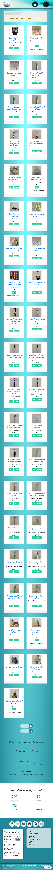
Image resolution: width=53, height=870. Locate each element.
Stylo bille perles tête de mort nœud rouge (14, 426)
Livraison (31, 836)
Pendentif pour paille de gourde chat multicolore (14, 321)
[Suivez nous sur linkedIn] (23, 824)
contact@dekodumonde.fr (30, 865)
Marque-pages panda (14, 248)
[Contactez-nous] (41, 824)
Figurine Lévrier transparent (37, 631)
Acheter (16, 48)
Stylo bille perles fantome (37, 426)
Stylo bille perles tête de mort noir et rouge (37, 356)
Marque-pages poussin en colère (36, 215)
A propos (31, 841)
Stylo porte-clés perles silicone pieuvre (36, 529)
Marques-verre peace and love (14, 74)
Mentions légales (33, 838)
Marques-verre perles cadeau (37, 249)
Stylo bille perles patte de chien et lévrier (36, 495)
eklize (48, 865)
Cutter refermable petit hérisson (36, 108)
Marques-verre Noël (36, 38)
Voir (11, 48)
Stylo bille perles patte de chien (14, 495)
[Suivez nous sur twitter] (17, 824)
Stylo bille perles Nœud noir (36, 320)
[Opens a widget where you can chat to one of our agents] (48, 867)
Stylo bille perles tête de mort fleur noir (14, 356)
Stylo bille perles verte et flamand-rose (36, 461)
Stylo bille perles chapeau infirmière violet (14, 391)
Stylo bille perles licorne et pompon (14, 461)
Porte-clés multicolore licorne (37, 283)
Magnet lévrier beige (14, 667)
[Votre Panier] (35, 4)
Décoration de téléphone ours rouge (36, 142)
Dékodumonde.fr (7, 867)
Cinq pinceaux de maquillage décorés (14, 283)
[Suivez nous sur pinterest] (29, 824)
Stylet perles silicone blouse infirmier (14, 597)
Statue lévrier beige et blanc (14, 631)
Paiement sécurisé (33, 842)
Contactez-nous (34, 833)
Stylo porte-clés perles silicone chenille (14, 563)
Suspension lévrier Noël (14, 701)
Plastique (17, 13)
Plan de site (32, 844)
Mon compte (41, 830)
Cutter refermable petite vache (36, 74)
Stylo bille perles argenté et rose (14, 529)
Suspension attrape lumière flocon (37, 178)
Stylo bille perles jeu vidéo (36, 390)
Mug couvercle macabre (14, 39)
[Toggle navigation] (46, 4)
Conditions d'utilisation (34, 839)
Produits (11, 13)
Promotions (33, 830)
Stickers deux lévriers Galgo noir (14, 215)
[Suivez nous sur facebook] (12, 824)
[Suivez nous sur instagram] (35, 824)
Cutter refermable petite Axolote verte (14, 108)
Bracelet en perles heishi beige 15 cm (14, 178)
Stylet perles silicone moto (36, 563)
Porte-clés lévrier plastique (36, 668)
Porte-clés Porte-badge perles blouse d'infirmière (14, 143)
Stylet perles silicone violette (36, 597)
